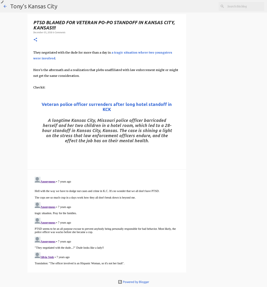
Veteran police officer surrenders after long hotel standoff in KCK (107, 107)
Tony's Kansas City (33, 6)
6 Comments (59, 32)
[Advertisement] (215, 78)
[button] (35, 39)
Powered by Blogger (135, 282)
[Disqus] (106, 220)
